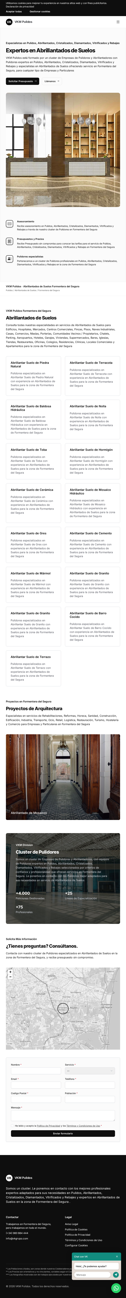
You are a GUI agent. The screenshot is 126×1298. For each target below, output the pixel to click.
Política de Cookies (76, 1229)
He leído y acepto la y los (58, 1125)
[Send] (116, 1275)
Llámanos (50, 81)
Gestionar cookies (40, 11)
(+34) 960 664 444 (17, 1233)
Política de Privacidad (48, 1125)
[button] (63, 1008)
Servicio (70, 1064)
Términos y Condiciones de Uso (83, 1125)
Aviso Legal (71, 1224)
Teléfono (70, 1079)
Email (15, 1079)
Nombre (16, 1064)
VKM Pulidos (23, 21)
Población (71, 1093)
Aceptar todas (14, 11)
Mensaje (16, 1107)
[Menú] (118, 22)
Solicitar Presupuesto (21, 81)
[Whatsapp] (116, 1288)
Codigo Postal (19, 1093)
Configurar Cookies (76, 1245)
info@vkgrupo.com (17, 1238)
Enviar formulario (63, 1133)
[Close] (117, 1257)
